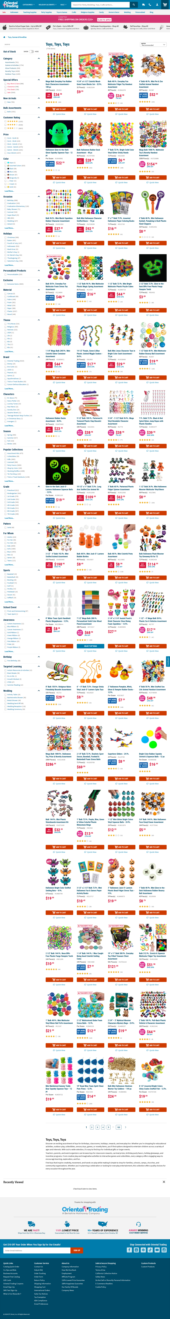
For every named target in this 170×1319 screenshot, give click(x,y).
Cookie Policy (100, 1287)
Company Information (70, 1266)
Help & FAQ (38, 1270)
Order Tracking (40, 1273)
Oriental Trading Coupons (13, 1283)
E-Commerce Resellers (104, 1283)
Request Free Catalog (11, 1277)
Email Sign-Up (9, 1287)
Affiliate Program (68, 1277)
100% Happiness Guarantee (72, 1283)
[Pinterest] (143, 1249)
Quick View (60, 114)
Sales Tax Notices (41, 1294)
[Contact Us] (150, 4)
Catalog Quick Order (11, 1266)
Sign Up (77, 1250)
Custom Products (148, 1266)
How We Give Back (69, 1270)
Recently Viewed (13, 1182)
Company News (68, 1290)
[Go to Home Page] (4, 37)
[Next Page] (125, 1127)
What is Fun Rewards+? (12, 1294)
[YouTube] (157, 1249)
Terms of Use (100, 1270)
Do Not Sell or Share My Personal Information (112, 1280)
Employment (67, 1273)
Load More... (9, 191)
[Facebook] (129, 1249)
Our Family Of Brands (70, 1287)
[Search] (134, 5)
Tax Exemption (40, 1297)
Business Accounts (10, 1273)
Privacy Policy (101, 1266)
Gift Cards (7, 1280)
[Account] (157, 4)
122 (118, 1127)
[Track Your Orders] (143, 4)
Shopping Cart (39, 1287)
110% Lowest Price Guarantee (73, 1280)
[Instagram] (164, 1249)
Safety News (100, 1277)
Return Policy (39, 1280)
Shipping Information (42, 1283)
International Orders (42, 1290)
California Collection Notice (106, 1273)
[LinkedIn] (136, 1249)
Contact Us (38, 1266)
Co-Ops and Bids (9, 1270)
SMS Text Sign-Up (10, 1290)
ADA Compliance (40, 1300)
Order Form (38, 1277)
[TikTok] (150, 1249)
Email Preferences (41, 1304)
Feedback (168, 662)
